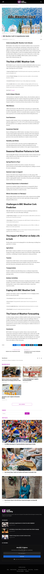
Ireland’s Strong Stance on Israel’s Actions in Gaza (19, 535)
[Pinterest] (3, 54)
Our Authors (36, 569)
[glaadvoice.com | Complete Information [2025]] (11, 389)
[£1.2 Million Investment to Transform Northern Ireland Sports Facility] (22, 431)
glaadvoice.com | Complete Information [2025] (11, 397)
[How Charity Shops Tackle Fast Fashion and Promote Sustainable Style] (22, 459)
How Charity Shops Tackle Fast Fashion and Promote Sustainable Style (20, 472)
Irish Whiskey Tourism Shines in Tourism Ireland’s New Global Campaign (24, 529)
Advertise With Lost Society (22, 569)
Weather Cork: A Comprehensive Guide (13, 351)
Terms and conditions (20, 571)
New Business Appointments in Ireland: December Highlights (22, 523)
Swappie (13, 90)
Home (3, 5)
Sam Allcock (5, 39)
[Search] (40, 2)
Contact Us (27, 571)
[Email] (3, 57)
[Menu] (3, 2)
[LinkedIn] (3, 51)
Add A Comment (22, 404)
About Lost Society (13, 569)
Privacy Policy (30, 569)
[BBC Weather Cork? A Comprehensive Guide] (22, 21)
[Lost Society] (22, 2)
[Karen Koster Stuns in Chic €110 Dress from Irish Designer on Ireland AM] (22, 487)
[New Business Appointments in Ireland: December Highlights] (5, 524)
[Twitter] (3, 48)
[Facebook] (3, 45)
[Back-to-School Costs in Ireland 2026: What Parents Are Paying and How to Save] (11, 372)
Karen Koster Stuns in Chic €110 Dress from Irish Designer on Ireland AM (21, 500)
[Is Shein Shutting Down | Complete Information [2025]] (32, 372)
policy (25, 559)
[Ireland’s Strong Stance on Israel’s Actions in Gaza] (5, 537)
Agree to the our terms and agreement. (22, 559)
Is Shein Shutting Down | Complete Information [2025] (30, 379)
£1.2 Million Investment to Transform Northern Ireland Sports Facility (20, 444)
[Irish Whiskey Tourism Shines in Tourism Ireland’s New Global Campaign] (5, 531)
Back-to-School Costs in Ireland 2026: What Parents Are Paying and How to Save (11, 379)
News (41, 39)
